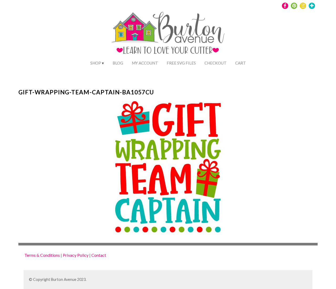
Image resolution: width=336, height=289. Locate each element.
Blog (118, 63)
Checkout (215, 63)
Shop (95, 63)
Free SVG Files (181, 63)
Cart (240, 63)
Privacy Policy (75, 255)
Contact (98, 255)
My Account (145, 63)
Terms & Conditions (42, 255)
